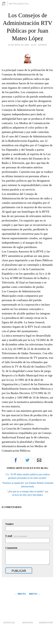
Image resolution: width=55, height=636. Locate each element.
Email (39, 460)
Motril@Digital (19, 4)
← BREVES (20, 594)
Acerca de (9, 622)
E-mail (16, 536)
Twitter (27, 460)
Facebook (15, 460)
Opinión (42, 45)
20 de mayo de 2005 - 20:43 (22, 45)
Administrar (46, 622)
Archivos (27, 622)
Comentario (11, 548)
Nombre (9, 524)
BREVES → (34, 594)
